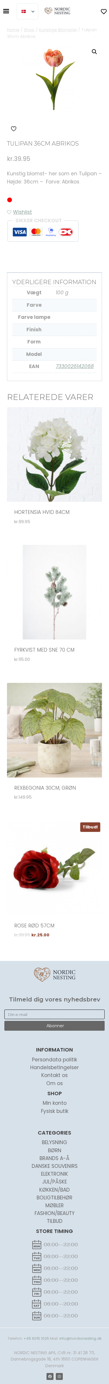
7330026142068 (75, 366)
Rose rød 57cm (34, 925)
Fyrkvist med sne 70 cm (44, 649)
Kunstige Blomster (44, 259)
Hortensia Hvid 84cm (41, 512)
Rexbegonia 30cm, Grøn (45, 787)
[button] (94, 52)
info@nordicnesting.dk (80, 1338)
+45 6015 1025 (36, 1338)
